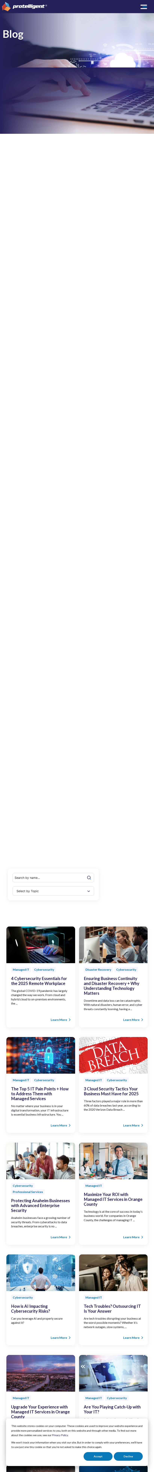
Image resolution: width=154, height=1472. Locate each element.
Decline (128, 1456)
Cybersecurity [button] (44, 969)
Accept (98, 1456)
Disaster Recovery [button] (98, 969)
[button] (144, 6)
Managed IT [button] (21, 969)
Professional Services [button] (28, 1192)
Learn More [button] (59, 1019)
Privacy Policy (60, 1435)
